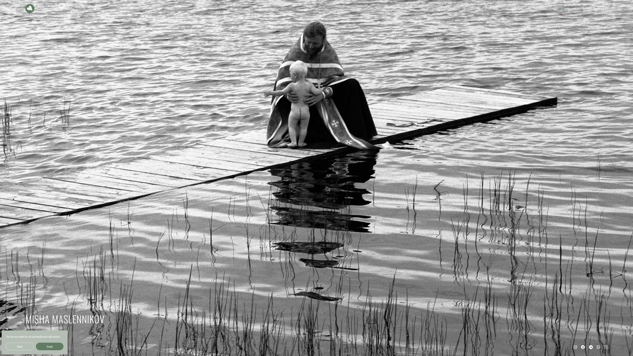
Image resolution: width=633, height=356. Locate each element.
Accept (50, 346)
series (528, 8)
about (555, 8)
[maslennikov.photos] (29, 8)
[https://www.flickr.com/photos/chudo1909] (606, 347)
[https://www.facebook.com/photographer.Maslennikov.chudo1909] (583, 347)
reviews (505, 8)
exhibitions (517, 8)
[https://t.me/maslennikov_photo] (591, 347)
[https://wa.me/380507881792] (598, 347)
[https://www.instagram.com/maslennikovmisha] (575, 347)
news (495, 8)
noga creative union (597, 8)
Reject (19, 346)
